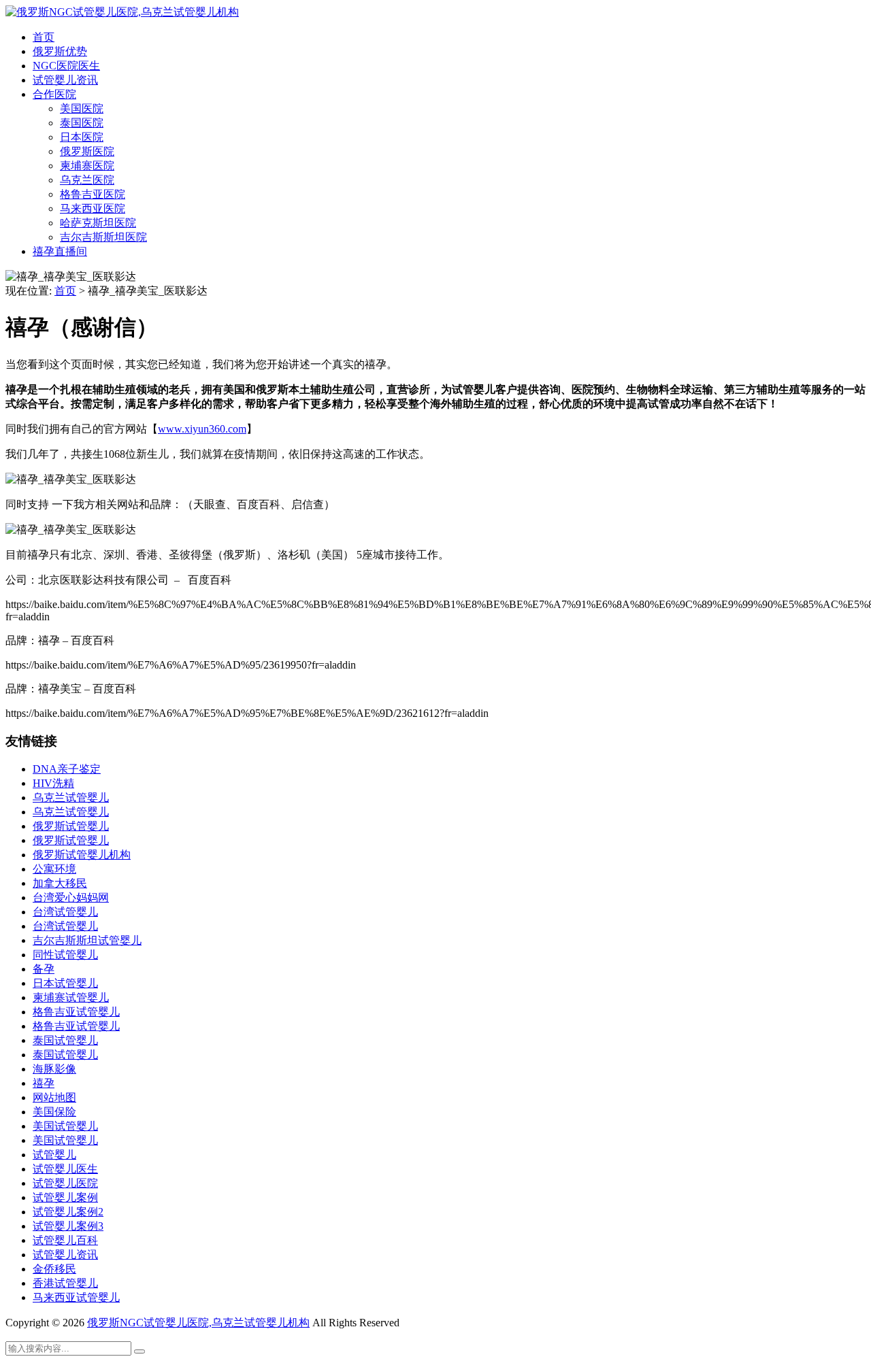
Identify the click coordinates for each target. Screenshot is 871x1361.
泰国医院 (81, 123)
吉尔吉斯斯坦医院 (103, 237)
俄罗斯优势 (60, 51)
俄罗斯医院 (87, 151)
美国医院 (81, 108)
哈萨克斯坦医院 (98, 223)
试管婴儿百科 (65, 1240)
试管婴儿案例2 (68, 1211)
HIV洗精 (53, 783)
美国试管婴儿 (65, 1126)
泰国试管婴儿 (65, 1040)
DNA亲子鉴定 (67, 769)
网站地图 (54, 1097)
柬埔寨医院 (87, 165)
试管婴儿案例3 (68, 1226)
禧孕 (43, 1083)
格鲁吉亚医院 (92, 194)
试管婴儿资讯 (65, 80)
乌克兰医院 (87, 180)
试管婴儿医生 (65, 1169)
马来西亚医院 (92, 208)
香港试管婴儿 (65, 1283)
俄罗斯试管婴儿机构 (82, 854)
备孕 (43, 969)
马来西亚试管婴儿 (76, 1297)
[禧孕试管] (122, 12)
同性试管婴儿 (65, 954)
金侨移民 (54, 1269)
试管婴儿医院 (65, 1183)
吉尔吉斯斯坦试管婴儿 (87, 940)
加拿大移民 (60, 883)
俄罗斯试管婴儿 (71, 826)
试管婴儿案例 (65, 1197)
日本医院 (81, 137)
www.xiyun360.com (202, 429)
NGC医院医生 (66, 65)
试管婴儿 (54, 1154)
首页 (43, 37)
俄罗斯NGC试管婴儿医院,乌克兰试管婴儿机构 (198, 1322)
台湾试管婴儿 (65, 912)
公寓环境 (54, 869)
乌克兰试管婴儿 (71, 797)
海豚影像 (54, 1069)
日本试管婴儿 (65, 983)
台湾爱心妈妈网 (71, 897)
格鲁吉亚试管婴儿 (76, 1012)
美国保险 (54, 1112)
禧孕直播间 (60, 251)
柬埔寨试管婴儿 (71, 997)
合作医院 (54, 94)
